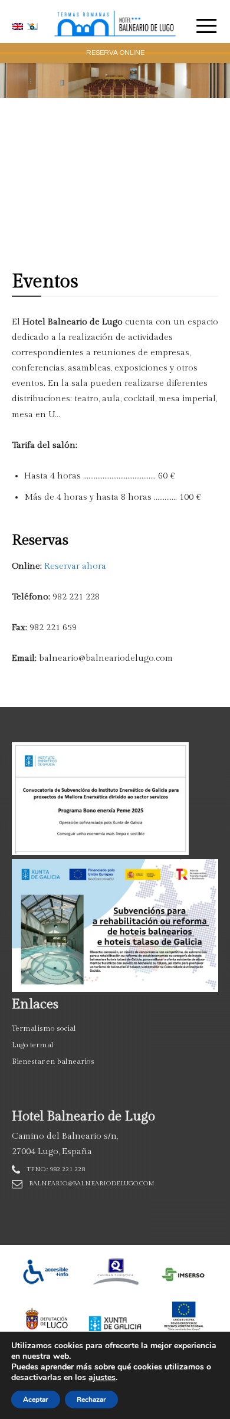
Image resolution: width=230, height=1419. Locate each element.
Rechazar (91, 1399)
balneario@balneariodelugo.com (92, 1183)
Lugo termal (33, 1045)
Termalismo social (44, 1028)
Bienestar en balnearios (53, 1061)
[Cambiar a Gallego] (34, 26)
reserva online (115, 53)
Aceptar (35, 1399)
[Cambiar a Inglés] (19, 26)
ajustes (102, 1377)
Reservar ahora (75, 566)
